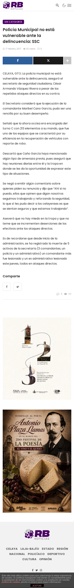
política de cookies (11, 582)
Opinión (45, 559)
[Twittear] (48, 60)
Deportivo (56, 554)
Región (62, 549)
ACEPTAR (37, 586)
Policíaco (36, 554)
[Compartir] (18, 60)
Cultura (29, 559)
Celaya (12, 549)
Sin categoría (13, 21)
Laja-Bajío (29, 549)
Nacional (17, 554)
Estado (48, 549)
